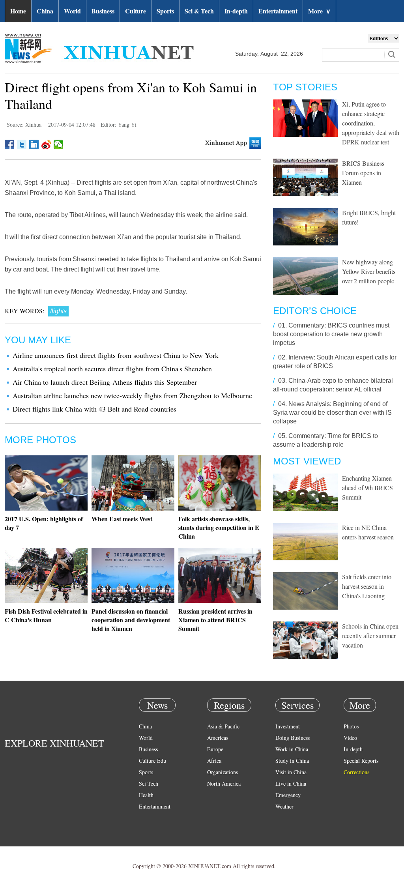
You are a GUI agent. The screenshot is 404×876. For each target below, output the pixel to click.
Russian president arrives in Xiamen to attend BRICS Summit (215, 619)
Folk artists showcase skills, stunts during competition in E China (218, 527)
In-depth (236, 10)
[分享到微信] (59, 144)
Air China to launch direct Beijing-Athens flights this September (105, 382)
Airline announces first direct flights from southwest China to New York (116, 355)
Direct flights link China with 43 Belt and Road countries (94, 409)
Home (18, 10)
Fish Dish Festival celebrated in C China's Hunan (46, 615)
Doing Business (292, 737)
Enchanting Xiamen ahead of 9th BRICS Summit (367, 487)
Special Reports (361, 760)
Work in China (291, 749)
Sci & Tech (199, 10)
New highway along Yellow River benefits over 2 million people (368, 271)
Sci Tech (148, 783)
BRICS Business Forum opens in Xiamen (363, 172)
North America (224, 783)
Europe (215, 749)
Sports (165, 10)
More (319, 10)
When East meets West (122, 518)
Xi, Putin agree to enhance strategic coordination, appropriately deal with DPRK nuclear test (370, 123)
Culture (135, 10)
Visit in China (291, 772)
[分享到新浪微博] (46, 144)
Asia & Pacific (223, 726)
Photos (351, 726)
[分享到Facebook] (10, 144)
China (45, 10)
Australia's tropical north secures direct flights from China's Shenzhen (112, 368)
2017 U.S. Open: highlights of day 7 (44, 523)
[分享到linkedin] (34, 144)
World (72, 10)
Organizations (222, 772)
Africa (214, 760)
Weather (284, 806)
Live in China (290, 783)
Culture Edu (152, 760)
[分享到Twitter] (22, 144)
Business (103, 10)
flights (58, 311)
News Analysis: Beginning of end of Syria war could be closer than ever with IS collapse (332, 413)
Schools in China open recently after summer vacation (370, 635)
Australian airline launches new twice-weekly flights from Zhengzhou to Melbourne (132, 395)
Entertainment (277, 10)
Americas (217, 737)
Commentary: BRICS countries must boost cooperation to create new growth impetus (331, 334)
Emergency (288, 795)
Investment (287, 726)
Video (350, 737)
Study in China (292, 760)
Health (146, 795)
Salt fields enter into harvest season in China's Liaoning (366, 586)
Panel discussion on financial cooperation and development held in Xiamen (131, 619)
